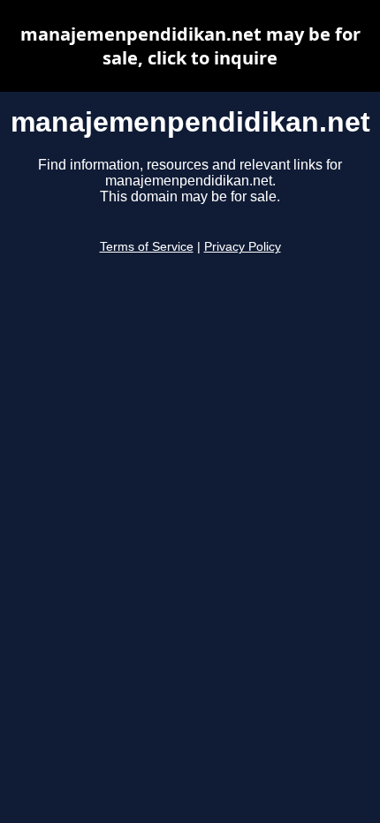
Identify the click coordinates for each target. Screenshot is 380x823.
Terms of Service (147, 246)
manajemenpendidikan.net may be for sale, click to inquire (190, 46)
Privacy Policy (242, 246)
